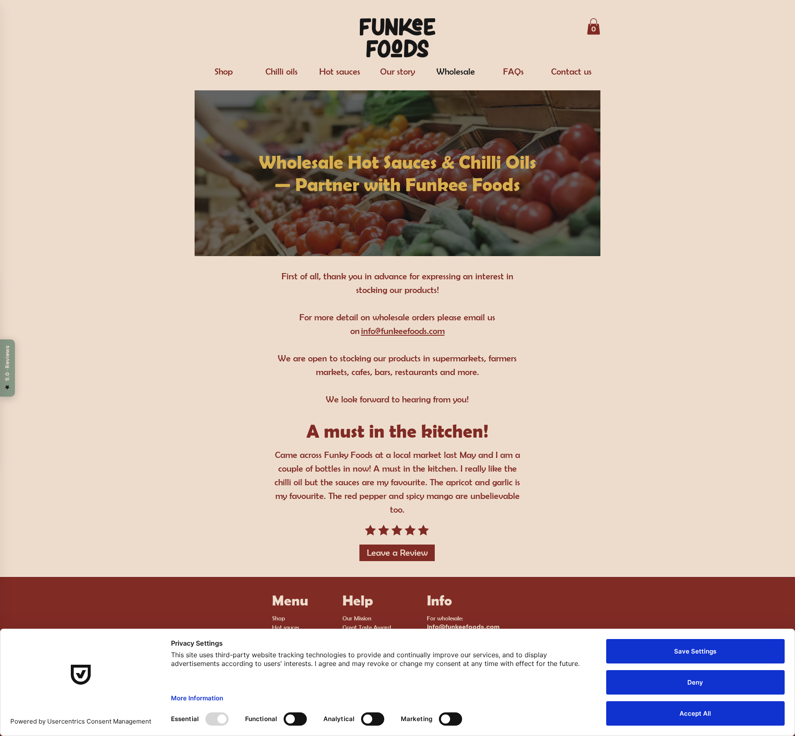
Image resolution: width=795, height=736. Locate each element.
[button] (593, 26)
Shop (278, 618)
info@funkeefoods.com (403, 331)
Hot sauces (285, 627)
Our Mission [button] (356, 618)
